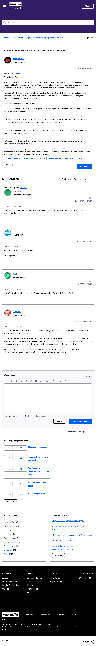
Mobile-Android (55, 158)
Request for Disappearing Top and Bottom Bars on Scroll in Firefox (34, 50)
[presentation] (6, 381)
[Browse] (4, 5)
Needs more (9, 530)
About (5, 578)
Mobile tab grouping (36, 494)
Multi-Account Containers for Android (67, 540)
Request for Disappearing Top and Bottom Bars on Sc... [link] (47, 38)
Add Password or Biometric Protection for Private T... (38, 471)
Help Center (55, 578)
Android (30, 585)
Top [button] (6, 640)
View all (10, 502)
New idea (16, 74)
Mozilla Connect (15, 6)
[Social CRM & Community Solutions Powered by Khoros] (88, 641)
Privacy (62, 615)
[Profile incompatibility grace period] (90, 179)
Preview (89, 376)
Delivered (8, 550)
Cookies (74, 615)
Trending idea (9, 526)
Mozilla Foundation (10, 585)
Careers (5, 589)
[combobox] (48, 22)
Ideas (20, 38)
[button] (7, 164)
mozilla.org (29, 615)
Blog (29, 592)
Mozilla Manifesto (10, 581)
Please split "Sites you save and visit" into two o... (72, 535)
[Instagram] (85, 578)
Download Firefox (34, 578)
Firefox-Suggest (30, 158)
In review (7, 534)
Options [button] (89, 38)
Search (79, 158)
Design (8, 158)
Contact (5, 619)
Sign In (88, 6)
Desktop (17, 158)
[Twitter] (80, 578)
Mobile (42, 158)
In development (10, 542)
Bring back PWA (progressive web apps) (68, 521)
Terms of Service (46, 615)
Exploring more (10, 538)
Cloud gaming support (37, 447)
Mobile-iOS (68, 158)
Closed (7, 554)
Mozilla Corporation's (13, 624)
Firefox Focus (33, 589)
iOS (28, 581)
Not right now (9, 546)
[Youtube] (90, 578)
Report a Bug (56, 581)
